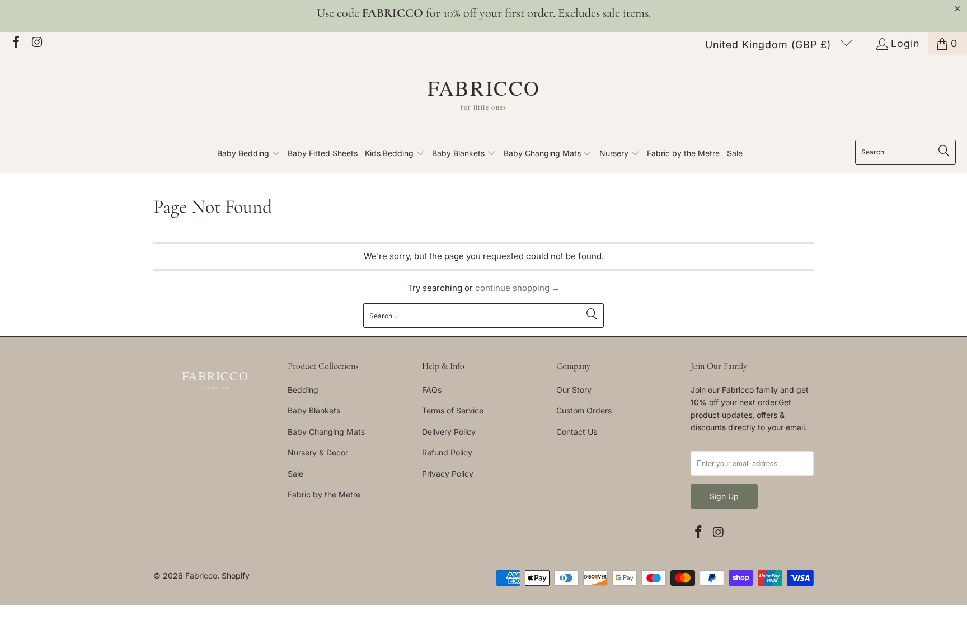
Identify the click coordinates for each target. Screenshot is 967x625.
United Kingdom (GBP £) (769, 44)
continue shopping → (517, 288)
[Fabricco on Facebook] (15, 43)
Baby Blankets (314, 410)
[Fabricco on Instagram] (36, 43)
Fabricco (201, 575)
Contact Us (576, 431)
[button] (248, 154)
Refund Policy (447, 452)
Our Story (574, 389)
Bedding (303, 389)
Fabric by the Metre (324, 494)
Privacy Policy (447, 473)
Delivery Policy (449, 431)
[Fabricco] (484, 100)
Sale (295, 473)
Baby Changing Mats (326, 431)
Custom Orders (584, 410)
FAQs (432, 389)
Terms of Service (453, 410)
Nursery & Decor (318, 452)
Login (905, 43)
